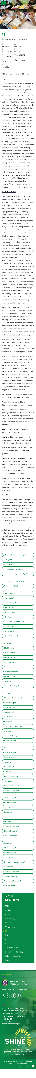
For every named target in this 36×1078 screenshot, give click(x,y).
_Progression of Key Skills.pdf (13, 586)
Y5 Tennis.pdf (8, 817)
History (8, 923)
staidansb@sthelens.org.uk (11, 1024)
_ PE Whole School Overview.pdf (14, 555)
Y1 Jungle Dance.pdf (10, 631)
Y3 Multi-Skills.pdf (9, 707)
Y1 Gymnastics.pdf (9, 603)
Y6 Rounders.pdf (9, 886)
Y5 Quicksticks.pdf (9, 798)
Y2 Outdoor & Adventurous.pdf (14, 667)
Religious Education (13, 956)
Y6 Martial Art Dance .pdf (12, 881)
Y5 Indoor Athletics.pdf (11, 826)
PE (6, 931)
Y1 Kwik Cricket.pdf (9, 617)
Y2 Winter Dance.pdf (10, 676)
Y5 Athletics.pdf (8, 812)
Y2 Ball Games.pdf (9, 648)
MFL (7, 939)
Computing (10, 927)
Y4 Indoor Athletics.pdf (11, 790)
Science (9, 960)
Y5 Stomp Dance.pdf (10, 831)
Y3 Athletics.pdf (8, 712)
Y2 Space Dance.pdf (10, 672)
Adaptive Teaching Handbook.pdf (15, 574)
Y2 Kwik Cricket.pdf (10, 662)
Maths (8, 914)
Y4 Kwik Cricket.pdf (10, 767)
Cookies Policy (16, 1066)
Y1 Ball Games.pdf (9, 593)
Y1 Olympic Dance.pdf (10, 636)
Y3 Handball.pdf (8, 731)
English (8, 910)
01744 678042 (6, 1021)
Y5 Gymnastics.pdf (9, 802)
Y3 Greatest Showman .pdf (12, 698)
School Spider (23, 1063)
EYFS (7, 906)
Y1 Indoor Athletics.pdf (10, 626)
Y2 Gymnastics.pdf (9, 653)
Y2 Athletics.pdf (8, 681)
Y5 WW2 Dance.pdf (10, 836)
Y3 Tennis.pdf (8, 722)
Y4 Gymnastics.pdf (9, 757)
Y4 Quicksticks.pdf (9, 753)
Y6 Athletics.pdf (8, 843)
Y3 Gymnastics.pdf (9, 740)
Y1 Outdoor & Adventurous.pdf (13, 622)
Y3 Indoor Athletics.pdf (11, 736)
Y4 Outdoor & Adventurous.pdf (14, 776)
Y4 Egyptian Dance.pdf (11, 786)
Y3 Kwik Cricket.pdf (9, 717)
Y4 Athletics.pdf (8, 762)
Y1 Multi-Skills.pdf (9, 612)
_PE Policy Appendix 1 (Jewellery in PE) (16, 569)
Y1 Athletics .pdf (8, 607)
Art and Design (12, 947)
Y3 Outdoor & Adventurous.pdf (14, 726)
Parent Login (26, 1066)
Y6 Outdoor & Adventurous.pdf (14, 862)
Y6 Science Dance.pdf (11, 876)
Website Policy (6, 1066)
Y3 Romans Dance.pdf (11, 693)
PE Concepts (7, 564)
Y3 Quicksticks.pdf (9, 703)
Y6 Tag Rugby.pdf (9, 857)
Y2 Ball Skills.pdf (8, 643)
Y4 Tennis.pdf (8, 771)
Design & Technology (14, 952)
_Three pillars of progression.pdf (14, 581)
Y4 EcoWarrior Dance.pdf (12, 748)
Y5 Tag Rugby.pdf (9, 807)
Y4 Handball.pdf (8, 781)
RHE (7, 935)
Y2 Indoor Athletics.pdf (11, 686)
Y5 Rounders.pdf (9, 821)
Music (8, 943)
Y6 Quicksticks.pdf (9, 848)
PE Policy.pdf (7, 560)
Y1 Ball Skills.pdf (8, 598)
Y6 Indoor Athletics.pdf (11, 871)
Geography (10, 918)
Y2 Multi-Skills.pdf (9, 657)
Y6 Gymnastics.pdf (9, 852)
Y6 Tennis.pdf (8, 867)
